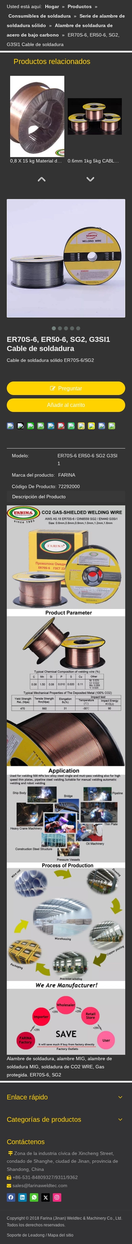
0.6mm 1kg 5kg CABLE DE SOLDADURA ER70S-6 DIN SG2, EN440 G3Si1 (95, 160)
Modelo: (20, 455)
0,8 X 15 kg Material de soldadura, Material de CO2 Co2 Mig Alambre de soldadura (37, 160)
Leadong (37, 1235)
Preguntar (70, 388)
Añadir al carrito (66, 405)
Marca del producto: (33, 475)
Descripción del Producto (39, 496)
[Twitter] (45, 1197)
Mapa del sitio (60, 1235)
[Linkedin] (22, 1197)
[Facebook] (11, 1197)
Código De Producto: (34, 486)
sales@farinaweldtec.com (40, 1185)
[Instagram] (57, 1197)
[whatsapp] (34, 1197)
